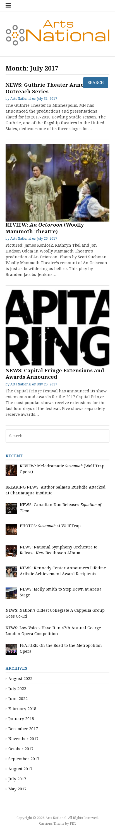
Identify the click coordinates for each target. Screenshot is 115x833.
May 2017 (17, 789)
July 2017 (17, 779)
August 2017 (20, 769)
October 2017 (20, 749)
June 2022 (18, 698)
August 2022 (20, 678)
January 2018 (21, 719)
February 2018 (22, 708)
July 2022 (17, 688)
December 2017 (23, 729)
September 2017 (23, 759)
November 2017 (23, 739)
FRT (73, 823)
